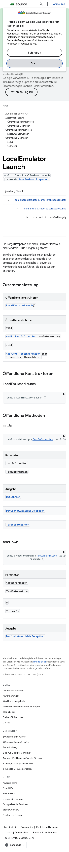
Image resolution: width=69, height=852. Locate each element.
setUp (9, 336)
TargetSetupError (17, 524)
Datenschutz (22, 832)
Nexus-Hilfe (9, 793)
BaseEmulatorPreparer (33, 179)
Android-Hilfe (10, 782)
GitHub (6, 722)
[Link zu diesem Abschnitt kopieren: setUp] (15, 426)
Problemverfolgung (13, 815)
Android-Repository (13, 690)
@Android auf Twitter (14, 736)
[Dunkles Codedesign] (64, 394)
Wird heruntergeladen (14, 701)
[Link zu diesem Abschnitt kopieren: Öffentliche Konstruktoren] (56, 374)
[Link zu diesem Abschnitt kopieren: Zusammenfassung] (42, 285)
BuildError (13, 496)
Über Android (10, 827)
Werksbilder (9, 711)
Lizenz (8, 832)
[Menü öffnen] (5, 4)
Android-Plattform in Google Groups (22, 758)
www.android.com (13, 798)
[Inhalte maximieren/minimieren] (26, 114)
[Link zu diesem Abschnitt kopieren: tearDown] (21, 542)
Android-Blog (10, 747)
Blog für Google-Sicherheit (17, 752)
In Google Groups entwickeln (18, 763)
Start (34, 63)
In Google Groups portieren (17, 768)
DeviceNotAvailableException (25, 510)
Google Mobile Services (15, 804)
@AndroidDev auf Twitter (16, 742)
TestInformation (25, 336)
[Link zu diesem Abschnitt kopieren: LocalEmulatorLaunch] (39, 384)
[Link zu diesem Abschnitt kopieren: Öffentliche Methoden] (48, 416)
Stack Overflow (11, 809)
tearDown (12, 353)
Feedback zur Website (45, 832)
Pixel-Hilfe (8, 788)
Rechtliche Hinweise (47, 827)
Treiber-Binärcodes (13, 717)
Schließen (34, 52)
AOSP (5, 105)
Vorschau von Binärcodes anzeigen (21, 706)
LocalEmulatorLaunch (19, 305)
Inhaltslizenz (39, 661)
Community (27, 827)
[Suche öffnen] (41, 4)
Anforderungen (11, 695)
